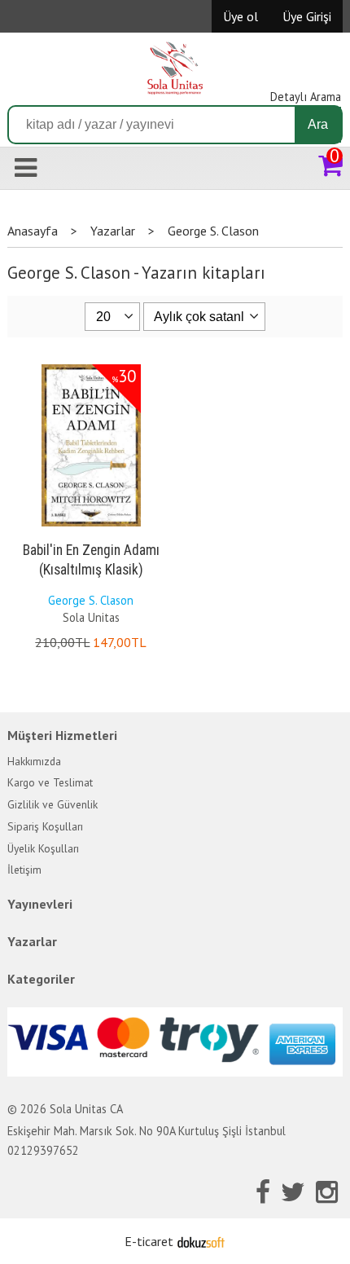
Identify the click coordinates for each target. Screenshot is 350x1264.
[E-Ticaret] (201, 1241)
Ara (318, 124)
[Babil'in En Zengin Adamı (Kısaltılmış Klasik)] (91, 367)
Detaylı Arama (305, 96)
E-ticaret (149, 1241)
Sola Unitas (91, 617)
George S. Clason (90, 600)
